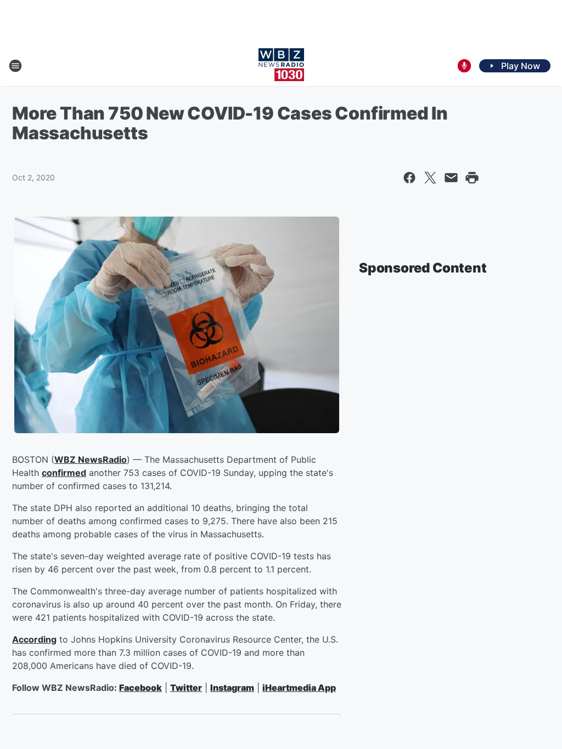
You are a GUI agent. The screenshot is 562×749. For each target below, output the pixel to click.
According (34, 639)
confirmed (64, 472)
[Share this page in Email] (451, 177)
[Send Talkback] (464, 65)
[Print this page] (472, 177)
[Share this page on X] (430, 177)
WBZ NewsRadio (90, 459)
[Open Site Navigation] (15, 65)
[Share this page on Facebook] (409, 177)
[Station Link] (281, 65)
